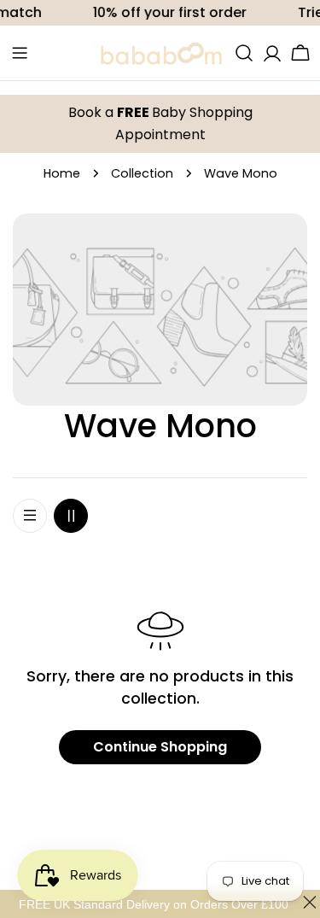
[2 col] (71, 516)
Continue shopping (160, 747)
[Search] (244, 53)
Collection (142, 173)
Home (62, 173)
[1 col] (30, 516)
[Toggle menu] (20, 53)
